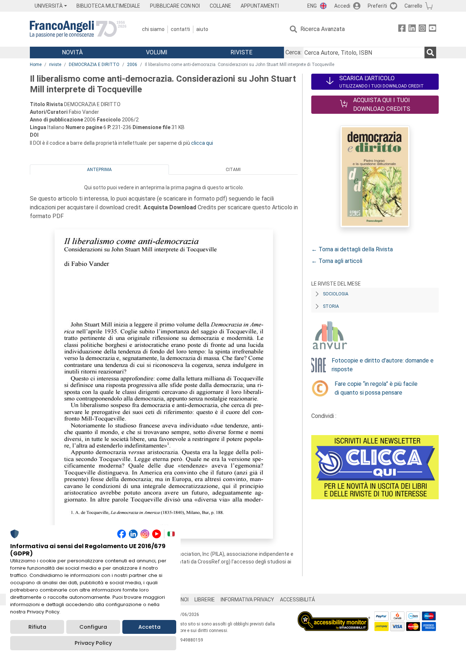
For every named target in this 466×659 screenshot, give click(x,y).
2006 (132, 64)
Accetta (149, 627)
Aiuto (202, 29)
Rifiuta (37, 627)
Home (36, 64)
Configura (93, 627)
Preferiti (377, 6)
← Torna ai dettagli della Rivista (352, 249)
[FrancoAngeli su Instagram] (422, 29)
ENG (312, 6)
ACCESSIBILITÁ (297, 599)
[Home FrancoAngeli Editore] (78, 29)
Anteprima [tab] (99, 169)
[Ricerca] (430, 52)
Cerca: (293, 52)
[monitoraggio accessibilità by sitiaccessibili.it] (333, 615)
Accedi (342, 6)
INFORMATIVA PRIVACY (247, 599)
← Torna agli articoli (336, 260)
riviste (55, 64)
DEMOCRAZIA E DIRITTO (94, 64)
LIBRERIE (204, 599)
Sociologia (335, 293)
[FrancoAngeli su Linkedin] (412, 29)
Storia (331, 306)
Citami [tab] (233, 169)
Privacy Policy (93, 643)
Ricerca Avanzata (322, 29)
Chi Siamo (153, 29)
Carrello (413, 6)
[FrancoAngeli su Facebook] (402, 29)
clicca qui (202, 143)
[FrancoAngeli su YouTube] (432, 29)
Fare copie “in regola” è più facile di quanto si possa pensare (376, 388)
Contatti (180, 29)
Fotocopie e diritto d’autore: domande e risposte (383, 365)
